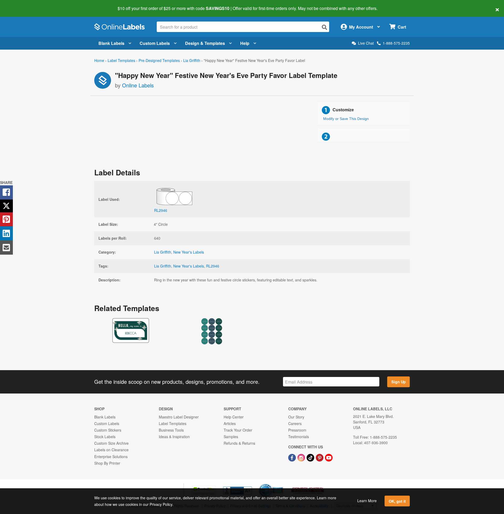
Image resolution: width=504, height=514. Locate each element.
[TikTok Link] (311, 457)
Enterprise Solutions (111, 456)
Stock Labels (105, 436)
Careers (295, 423)
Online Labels (138, 85)
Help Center (234, 416)
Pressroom (297, 430)
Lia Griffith (191, 60)
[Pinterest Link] (320, 457)
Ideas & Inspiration (174, 436)
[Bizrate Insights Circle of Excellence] (281, 484)
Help (244, 43)
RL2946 (212, 266)
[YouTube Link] (329, 457)
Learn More (367, 500)
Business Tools (171, 430)
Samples (231, 436)
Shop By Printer (107, 463)
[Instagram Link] (301, 457)
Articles (230, 423)
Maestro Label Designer (179, 416)
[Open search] (324, 27)
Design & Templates (205, 43)
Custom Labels (155, 43)
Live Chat (366, 43)
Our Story (296, 416)
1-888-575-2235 (396, 43)
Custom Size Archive (111, 443)
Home (99, 60)
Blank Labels (111, 43)
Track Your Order (238, 430)
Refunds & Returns (239, 443)
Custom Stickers (107, 430)
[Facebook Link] (292, 457)
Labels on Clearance (111, 449)
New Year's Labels (188, 252)
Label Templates (121, 60)
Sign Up (398, 381)
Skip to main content (19, 4)
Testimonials (298, 436)
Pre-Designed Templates (159, 60)
